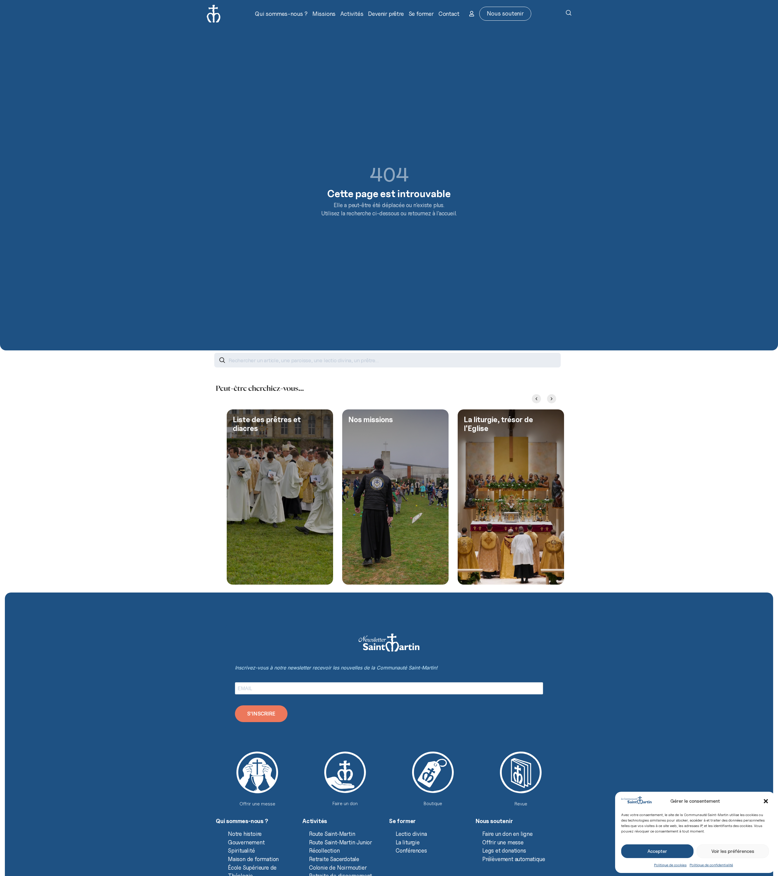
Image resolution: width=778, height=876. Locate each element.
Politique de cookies (670, 865)
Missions (324, 13)
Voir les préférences (732, 851)
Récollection (324, 850)
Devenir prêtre (386, 13)
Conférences (411, 850)
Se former (421, 13)
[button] (766, 801)
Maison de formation (253, 859)
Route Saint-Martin (332, 833)
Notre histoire (245, 833)
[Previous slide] (536, 398)
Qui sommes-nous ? (281, 13)
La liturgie (408, 842)
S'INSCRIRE (261, 714)
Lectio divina (411, 833)
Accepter (657, 851)
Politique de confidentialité (711, 865)
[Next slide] (551, 398)
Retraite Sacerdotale (334, 859)
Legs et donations (504, 850)
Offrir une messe (503, 842)
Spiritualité (241, 850)
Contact (449, 13)
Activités (351, 13)
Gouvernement (246, 842)
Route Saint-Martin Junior (340, 842)
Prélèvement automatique (513, 859)
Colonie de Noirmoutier (338, 867)
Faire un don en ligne (507, 833)
